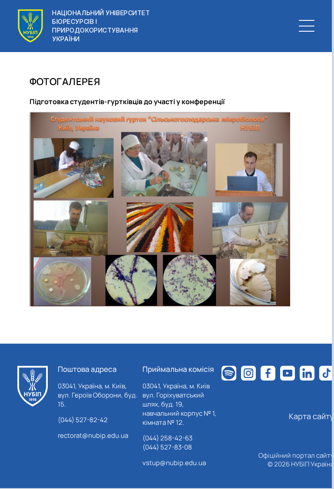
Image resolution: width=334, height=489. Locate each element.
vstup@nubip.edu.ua (174, 462)
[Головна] (32, 386)
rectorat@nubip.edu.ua (93, 435)
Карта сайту (311, 416)
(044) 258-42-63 (167, 438)
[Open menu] (306, 26)
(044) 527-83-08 (167, 447)
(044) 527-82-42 (83, 419)
